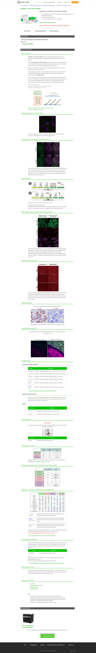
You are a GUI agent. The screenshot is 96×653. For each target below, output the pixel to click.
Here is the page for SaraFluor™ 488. (42, 461)
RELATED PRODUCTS (54, 30)
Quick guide (32, 583)
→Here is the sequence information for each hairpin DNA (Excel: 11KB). (42, 390)
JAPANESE (76, 2)
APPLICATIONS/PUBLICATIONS (49, 2)
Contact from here (48, 636)
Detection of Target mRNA (27, 43)
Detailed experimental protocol (36, 585)
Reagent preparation (34, 587)
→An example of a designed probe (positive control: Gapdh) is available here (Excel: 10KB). (46, 563)
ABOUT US (60, 2)
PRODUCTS (38, 2)
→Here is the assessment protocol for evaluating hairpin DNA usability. (42, 535)
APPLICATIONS (27, 30)
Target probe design (34, 588)
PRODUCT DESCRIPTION (40, 30)
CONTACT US (66, 2)
